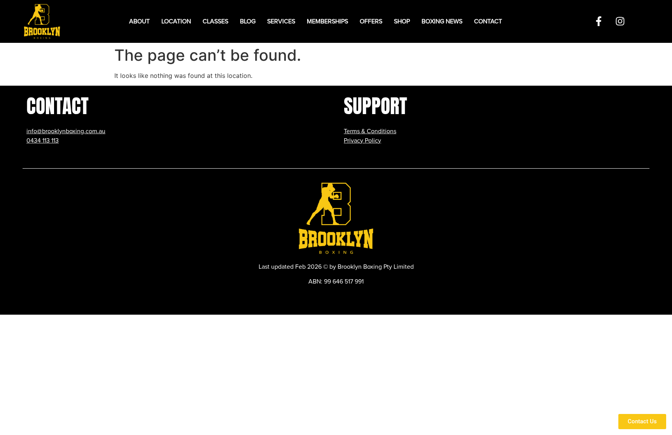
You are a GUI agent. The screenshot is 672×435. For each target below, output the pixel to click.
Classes (215, 21)
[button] (176, 21)
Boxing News (442, 21)
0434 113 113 (42, 140)
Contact (488, 21)
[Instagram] (620, 21)
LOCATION (176, 21)
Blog (248, 21)
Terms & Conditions (370, 131)
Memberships (327, 21)
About (139, 21)
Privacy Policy (362, 140)
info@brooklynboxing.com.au (65, 131)
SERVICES (281, 21)
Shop (402, 21)
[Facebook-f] (598, 21)
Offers (371, 21)
